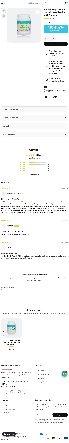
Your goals (40, 378)
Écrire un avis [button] (34, 174)
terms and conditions (42, 422)
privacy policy (57, 422)
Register (60, 415)
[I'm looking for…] (44, 3)
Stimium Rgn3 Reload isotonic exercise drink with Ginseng (11, 342)
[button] (46, 18)
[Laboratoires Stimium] (34, 3)
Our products (41, 370)
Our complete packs (44, 374)
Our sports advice (43, 382)
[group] (24, 25)
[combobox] (52, 3)
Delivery (6, 405)
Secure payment (9, 409)
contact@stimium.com (8, 386)
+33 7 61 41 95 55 (7, 384)
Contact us (7, 413)
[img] (5, 188)
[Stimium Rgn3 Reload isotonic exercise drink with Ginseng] (11, 328)
